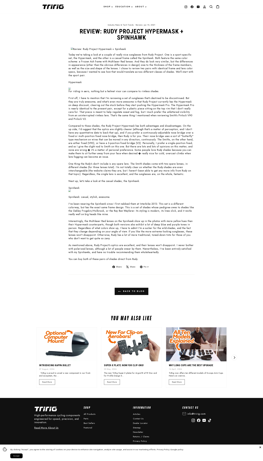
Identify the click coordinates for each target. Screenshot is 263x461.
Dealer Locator (140, 423)
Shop (107, 6)
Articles (136, 414)
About (140, 6)
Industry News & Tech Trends (121, 25)
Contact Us (138, 418)
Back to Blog (133, 291)
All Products (90, 414)
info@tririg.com (196, 414)
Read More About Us (46, 428)
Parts (86, 418)
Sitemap (137, 427)
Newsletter (138, 432)
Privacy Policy (140, 441)
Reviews (139, 25)
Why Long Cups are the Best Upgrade (191, 365)
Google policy (176, 449)
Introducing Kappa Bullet (55, 365)
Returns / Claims (141, 436)
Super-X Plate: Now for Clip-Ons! (124, 365)
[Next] (234, 357)
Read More (47, 383)
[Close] (260, 447)
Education (123, 6)
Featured (88, 427)
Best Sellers (89, 423)
